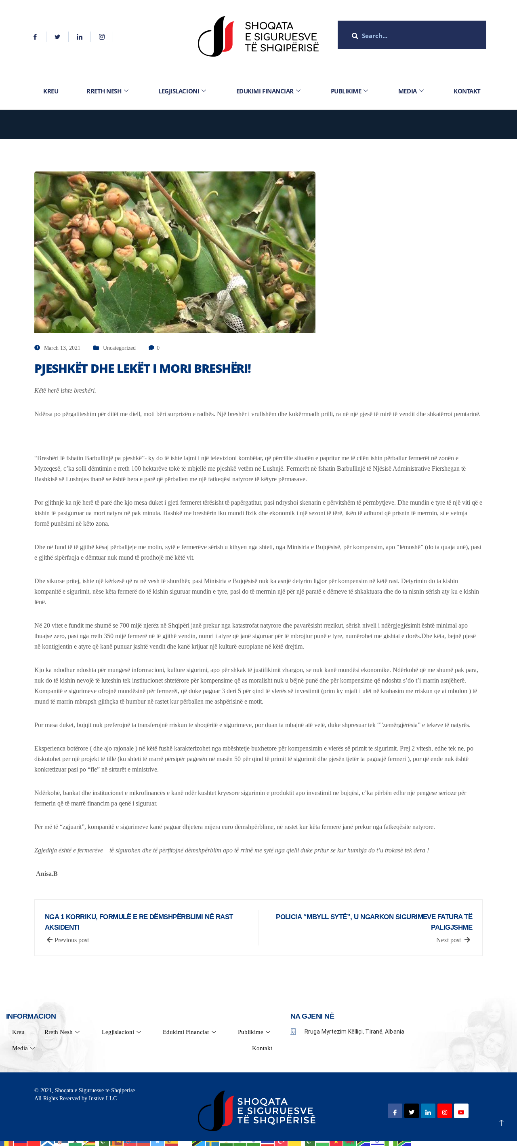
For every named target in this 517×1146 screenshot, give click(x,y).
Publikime (346, 91)
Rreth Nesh (104, 91)
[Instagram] (102, 37)
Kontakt (467, 91)
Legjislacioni (178, 91)
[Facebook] (35, 37)
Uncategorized (119, 348)
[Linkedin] (80, 37)
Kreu (50, 91)
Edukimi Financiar (265, 91)
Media (407, 91)
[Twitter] (57, 37)
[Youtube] (461, 1111)
